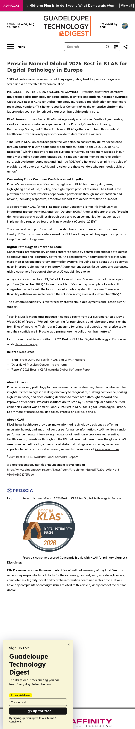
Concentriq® (74, 106)
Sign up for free (38, 711)
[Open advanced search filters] (116, 47)
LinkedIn (81, 412)
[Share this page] (125, 46)
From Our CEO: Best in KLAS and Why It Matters (52, 359)
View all (126, 5)
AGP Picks (11, 5)
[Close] (68, 644)
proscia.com (35, 412)
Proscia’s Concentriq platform (47, 364)
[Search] (107, 47)
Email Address (20, 695)
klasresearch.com (107, 449)
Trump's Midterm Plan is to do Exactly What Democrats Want (65, 6)
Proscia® (87, 92)
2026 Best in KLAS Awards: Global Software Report (57, 369)
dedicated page (26, 344)
